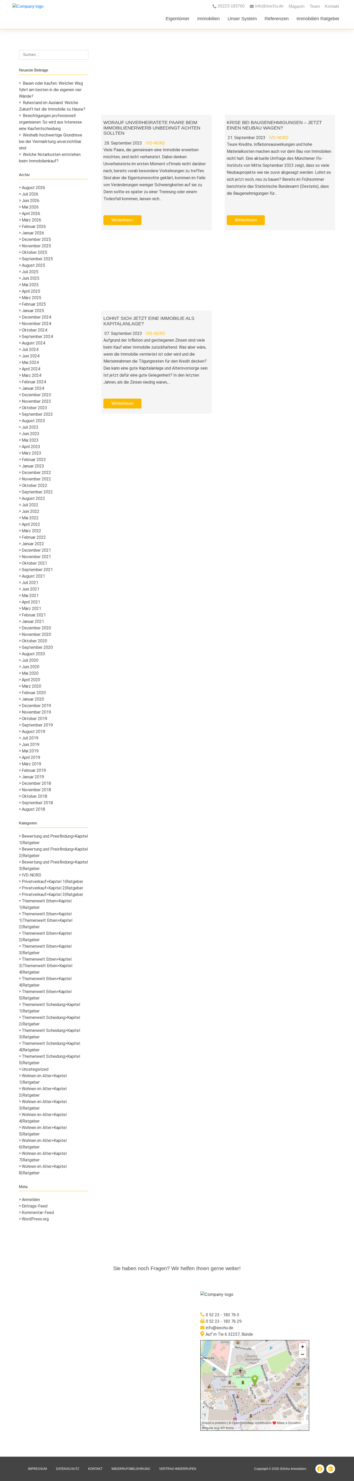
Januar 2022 (33, 543)
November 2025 (36, 245)
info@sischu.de (219, 1327)
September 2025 (37, 258)
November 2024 (36, 323)
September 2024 (37, 336)
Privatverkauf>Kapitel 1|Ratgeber (52, 881)
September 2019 (37, 725)
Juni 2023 (30, 433)
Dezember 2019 (36, 705)
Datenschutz (67, 1469)
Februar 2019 (34, 770)
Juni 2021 (30, 589)
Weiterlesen (122, 220)
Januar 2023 (33, 466)
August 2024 (33, 343)
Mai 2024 (30, 362)
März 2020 (31, 686)
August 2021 (33, 576)
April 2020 (31, 679)
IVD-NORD (31, 875)
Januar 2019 (33, 776)
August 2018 (33, 809)
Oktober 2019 (34, 718)
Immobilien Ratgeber (317, 18)
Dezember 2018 (36, 783)
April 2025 (31, 291)
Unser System (242, 18)
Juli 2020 (30, 660)
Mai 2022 (30, 517)
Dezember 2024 (36, 317)
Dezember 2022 (36, 472)
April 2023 (31, 446)
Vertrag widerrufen (177, 1469)
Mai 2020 (30, 673)
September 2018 (37, 802)
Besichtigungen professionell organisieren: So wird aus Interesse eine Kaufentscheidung (50, 122)
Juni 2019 (30, 744)
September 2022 (37, 492)
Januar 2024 (33, 388)
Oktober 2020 (34, 640)
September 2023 (37, 414)
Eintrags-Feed (34, 1206)
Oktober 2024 (34, 330)
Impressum (37, 1469)
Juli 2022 (30, 504)
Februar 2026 (34, 226)
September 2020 (37, 647)
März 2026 (31, 220)
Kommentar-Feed (38, 1212)
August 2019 (33, 731)
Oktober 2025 (34, 252)
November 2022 (36, 479)
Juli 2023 (30, 427)
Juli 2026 (30, 194)
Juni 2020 (30, 666)
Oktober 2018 (34, 796)
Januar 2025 (33, 310)
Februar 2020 (34, 692)
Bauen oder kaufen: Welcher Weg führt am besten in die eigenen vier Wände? (51, 90)
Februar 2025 (34, 304)
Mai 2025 (30, 284)
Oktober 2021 (34, 563)
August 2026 (33, 187)
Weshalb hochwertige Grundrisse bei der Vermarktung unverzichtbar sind (50, 141)
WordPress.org (35, 1219)
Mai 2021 (30, 595)
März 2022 (31, 530)
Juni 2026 (30, 200)
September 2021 (37, 569)
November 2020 (36, 634)
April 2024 (31, 368)
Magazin (297, 6)
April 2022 (31, 524)
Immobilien (208, 18)
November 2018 (36, 789)
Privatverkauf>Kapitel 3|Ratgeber (52, 894)
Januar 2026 (33, 233)
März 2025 (31, 297)
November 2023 (36, 401)
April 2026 (31, 213)
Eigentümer (177, 18)
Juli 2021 (30, 582)
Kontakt (332, 6)
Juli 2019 (30, 738)
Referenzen (277, 18)
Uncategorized (35, 1069)
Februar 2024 (34, 381)
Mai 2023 (30, 440)
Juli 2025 (30, 271)
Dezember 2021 (36, 550)
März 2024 (31, 375)
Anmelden (31, 1199)
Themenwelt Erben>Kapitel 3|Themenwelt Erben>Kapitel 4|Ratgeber (45, 966)
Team (315, 6)
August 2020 (33, 653)
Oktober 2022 (34, 485)
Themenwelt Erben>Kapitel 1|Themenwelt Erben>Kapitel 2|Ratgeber (45, 920)
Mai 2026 (30, 207)
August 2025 (33, 265)
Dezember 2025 (36, 239)
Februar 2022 (34, 537)
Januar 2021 (33, 621)
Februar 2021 (34, 615)
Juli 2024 (30, 349)
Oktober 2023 (34, 407)
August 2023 (33, 420)
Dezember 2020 (36, 628)
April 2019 (31, 757)
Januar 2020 (33, 699)
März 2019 (31, 763)
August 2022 (33, 498)
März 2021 (31, 608)
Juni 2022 (30, 511)
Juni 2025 (30, 278)
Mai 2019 (30, 751)
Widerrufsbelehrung (130, 1469)
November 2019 (36, 712)
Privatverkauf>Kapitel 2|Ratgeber (52, 888)
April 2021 (31, 602)
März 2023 (31, 453)
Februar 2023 (34, 459)
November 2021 (36, 556)
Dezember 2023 (36, 394)
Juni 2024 (30, 356)
